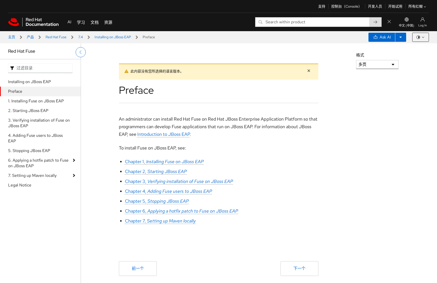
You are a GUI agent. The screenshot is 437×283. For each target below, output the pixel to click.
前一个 (138, 268)
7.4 (80, 37)
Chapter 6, (181, 211)
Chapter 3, (179, 181)
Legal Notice (19, 185)
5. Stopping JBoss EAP (29, 150)
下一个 (299, 268)
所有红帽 (415, 6)
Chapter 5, (157, 201)
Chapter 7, (160, 221)
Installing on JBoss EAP (113, 37)
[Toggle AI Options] (400, 37)
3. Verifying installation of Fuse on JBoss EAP (39, 123)
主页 (11, 37)
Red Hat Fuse (56, 37)
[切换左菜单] (81, 52)
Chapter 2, (156, 171)
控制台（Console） (346, 6)
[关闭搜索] (389, 22)
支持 (321, 6)
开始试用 (395, 6)
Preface (15, 91)
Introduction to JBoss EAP (163, 134)
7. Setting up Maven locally (32, 175)
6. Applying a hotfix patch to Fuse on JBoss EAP (38, 163)
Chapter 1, (164, 161)
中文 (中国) (406, 26)
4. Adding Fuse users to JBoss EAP (35, 138)
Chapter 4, (168, 191)
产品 (30, 37)
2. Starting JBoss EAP (28, 110)
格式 (360, 55)
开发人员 (375, 6)
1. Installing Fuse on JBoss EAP (36, 101)
